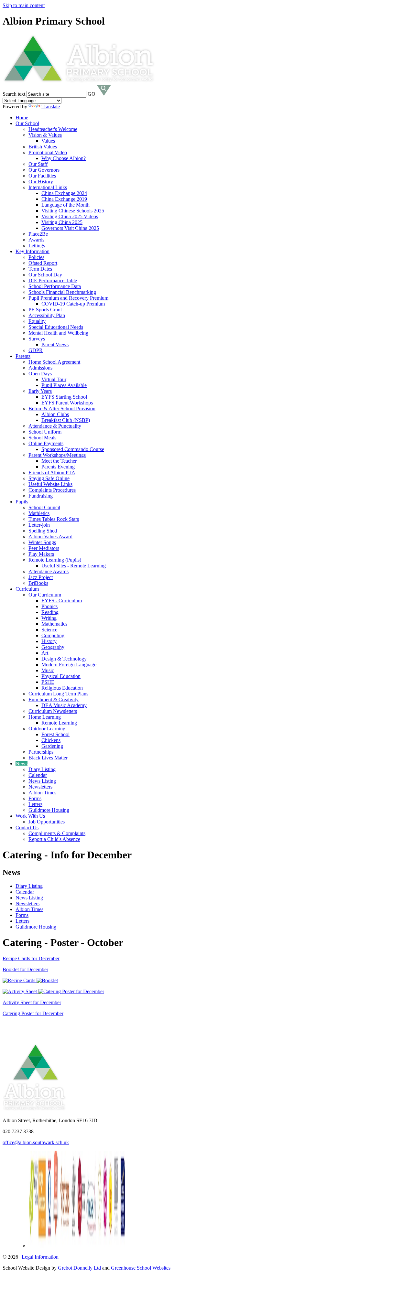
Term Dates (40, 269)
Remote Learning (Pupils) (54, 560)
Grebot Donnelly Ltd (79, 1268)
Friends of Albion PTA (51, 472)
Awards (36, 239)
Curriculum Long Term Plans (58, 693)
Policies (36, 257)
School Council (44, 507)
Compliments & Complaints (56, 833)
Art (44, 653)
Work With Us (30, 816)
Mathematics (54, 624)
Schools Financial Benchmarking (62, 292)
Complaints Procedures (52, 490)
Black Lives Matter (48, 757)
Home (22, 117)
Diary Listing (42, 769)
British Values (42, 146)
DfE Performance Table (52, 280)
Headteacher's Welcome (52, 129)
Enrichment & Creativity (53, 699)
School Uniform (44, 432)
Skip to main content (24, 5)
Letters (35, 804)
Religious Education (62, 688)
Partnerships (40, 752)
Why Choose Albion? (63, 158)
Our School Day (45, 274)
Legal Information (40, 1257)
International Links (47, 187)
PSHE (47, 682)
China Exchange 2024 (64, 193)
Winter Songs (42, 542)
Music (47, 670)
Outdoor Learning (46, 728)
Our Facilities (42, 175)
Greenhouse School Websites (140, 1268)
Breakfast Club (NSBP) (65, 420)
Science (49, 629)
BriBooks (38, 583)
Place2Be (38, 234)
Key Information (32, 251)
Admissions (40, 368)
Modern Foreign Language (68, 664)
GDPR (35, 350)
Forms (34, 798)
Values (48, 141)
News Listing (42, 781)
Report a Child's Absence (54, 839)
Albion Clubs (55, 414)
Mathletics (38, 513)
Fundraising (40, 496)
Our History (40, 181)
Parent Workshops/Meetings (57, 455)
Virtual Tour (53, 379)
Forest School (55, 734)
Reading (50, 612)
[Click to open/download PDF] (20, 980)
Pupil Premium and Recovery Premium (68, 298)
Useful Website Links (50, 484)
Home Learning (44, 717)
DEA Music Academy (64, 705)
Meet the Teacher (59, 461)
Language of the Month (65, 205)
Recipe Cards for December (31, 958)
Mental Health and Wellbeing (58, 333)
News (21, 763)
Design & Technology (64, 658)
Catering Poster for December (33, 1013)
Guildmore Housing (48, 810)
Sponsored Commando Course (72, 449)
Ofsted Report (42, 263)
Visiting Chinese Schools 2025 (72, 210)
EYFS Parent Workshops (67, 402)
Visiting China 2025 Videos (69, 216)
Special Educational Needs (55, 327)
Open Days (40, 373)
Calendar (37, 775)
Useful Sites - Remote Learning (73, 565)
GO (91, 94)
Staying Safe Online (49, 478)
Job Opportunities (46, 821)
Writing (49, 618)
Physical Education (61, 676)
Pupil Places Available (64, 385)
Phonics (49, 606)
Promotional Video (47, 152)
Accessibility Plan (46, 315)
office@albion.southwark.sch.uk (36, 1142)
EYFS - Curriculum (61, 600)
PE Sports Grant (45, 309)
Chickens (50, 740)
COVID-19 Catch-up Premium (73, 303)
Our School (27, 123)
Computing (52, 635)
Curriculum (27, 589)
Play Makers (41, 554)
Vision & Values (45, 135)
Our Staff (38, 164)
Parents (23, 356)
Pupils (22, 501)
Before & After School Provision (61, 408)
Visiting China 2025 (61, 222)
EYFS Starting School (64, 397)
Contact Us (27, 827)
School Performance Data (54, 286)
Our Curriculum (44, 594)
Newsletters (40, 787)
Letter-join (39, 525)
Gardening (52, 746)
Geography (52, 647)
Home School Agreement (54, 362)
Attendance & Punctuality (54, 426)
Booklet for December (25, 969)
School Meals (42, 437)
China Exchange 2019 (64, 199)
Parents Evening (58, 466)
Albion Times (42, 792)
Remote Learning (59, 722)
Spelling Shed (42, 530)
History (49, 641)
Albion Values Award (50, 536)
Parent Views (55, 344)
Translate (50, 106)
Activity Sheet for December (32, 1002)
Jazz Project (40, 577)
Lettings (36, 245)
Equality (37, 321)
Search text (14, 94)
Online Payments (45, 443)
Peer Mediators (43, 548)
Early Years (40, 391)
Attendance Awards (48, 571)
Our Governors (44, 170)
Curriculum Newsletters (52, 711)
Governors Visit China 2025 (70, 228)
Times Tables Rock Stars (53, 519)
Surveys (36, 338)
